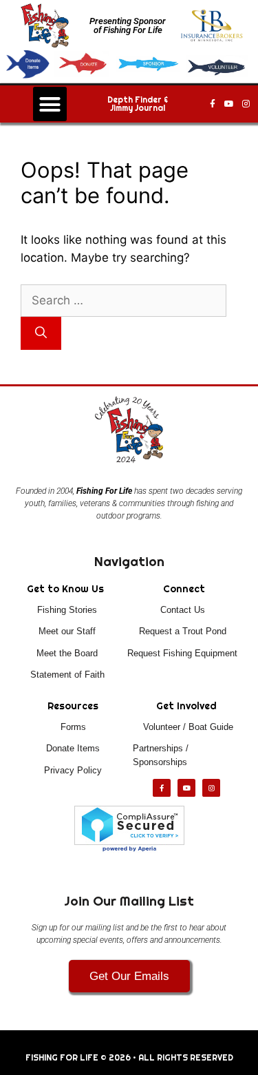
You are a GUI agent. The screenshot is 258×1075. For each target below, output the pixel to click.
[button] (50, 104)
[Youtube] (229, 104)
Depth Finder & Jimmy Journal (137, 104)
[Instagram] (245, 104)
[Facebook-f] (212, 104)
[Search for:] (123, 300)
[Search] (41, 333)
